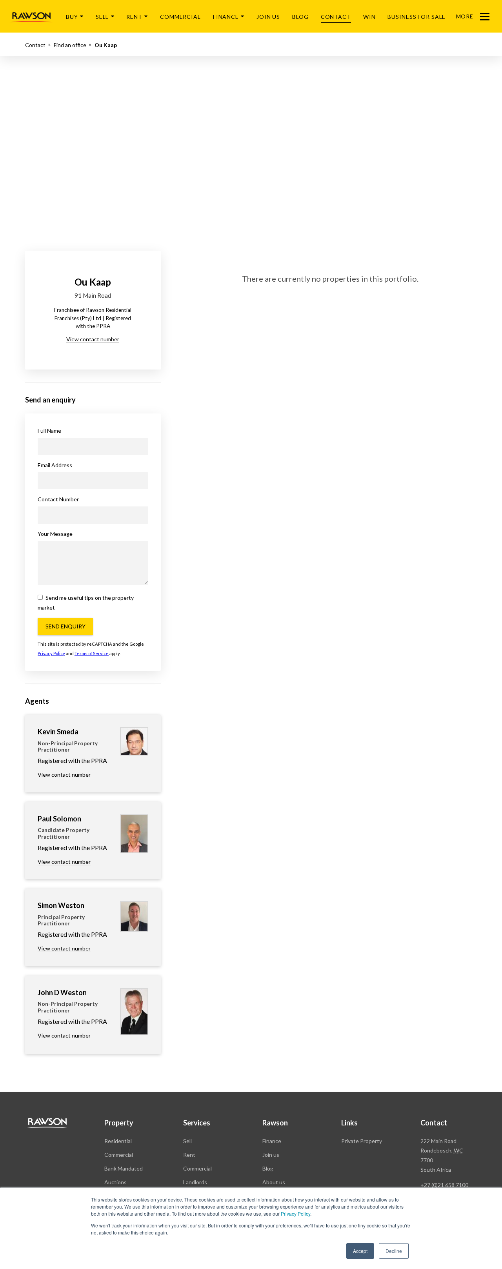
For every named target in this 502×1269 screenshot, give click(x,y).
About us (273, 1182)
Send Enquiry (65, 626)
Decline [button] (394, 1250)
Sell (102, 16)
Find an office (70, 45)
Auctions (115, 1182)
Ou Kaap (106, 45)
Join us (270, 1154)
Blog (300, 16)
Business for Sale (416, 16)
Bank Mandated (123, 1168)
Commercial (180, 16)
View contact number (92, 339)
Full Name (49, 430)
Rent (134, 16)
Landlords (195, 1182)
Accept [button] (360, 1250)
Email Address (55, 465)
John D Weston (62, 992)
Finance (226, 16)
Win (369, 16)
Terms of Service (92, 653)
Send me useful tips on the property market (86, 602)
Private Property (361, 1141)
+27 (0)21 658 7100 (444, 1185)
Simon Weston (61, 905)
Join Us (268, 16)
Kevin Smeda (58, 731)
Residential (118, 1141)
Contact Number (58, 499)
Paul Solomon (59, 818)
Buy (72, 16)
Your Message (55, 533)
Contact (336, 16)
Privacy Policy (295, 1213)
